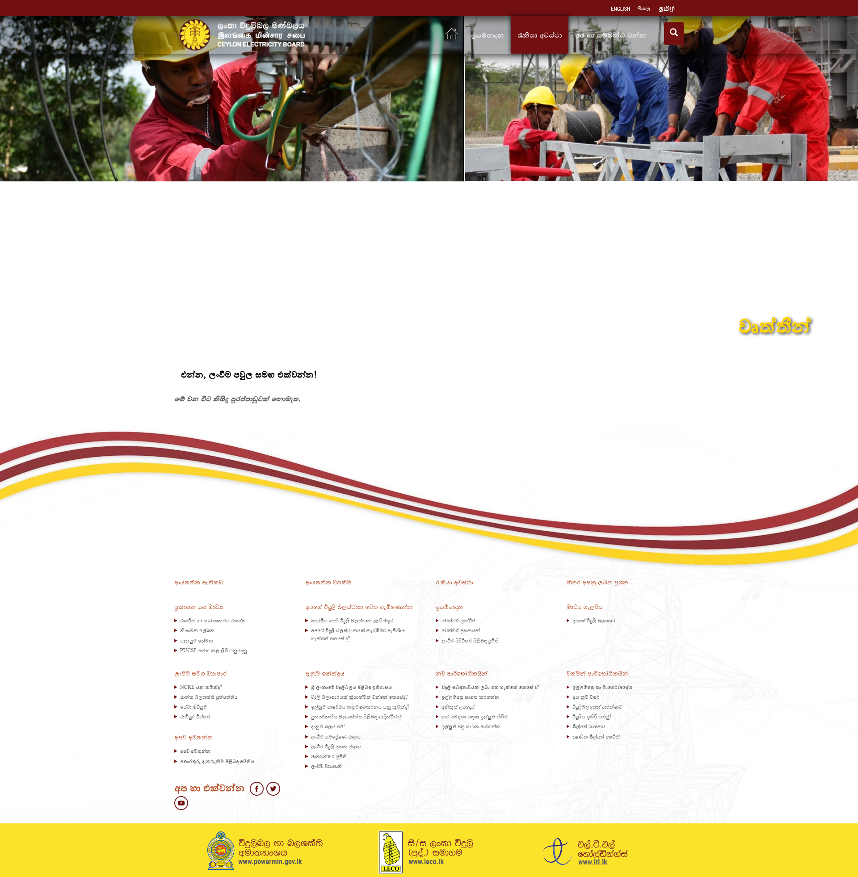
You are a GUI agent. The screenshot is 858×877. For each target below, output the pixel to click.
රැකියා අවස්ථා (539, 34)
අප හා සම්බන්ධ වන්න (613, 34)
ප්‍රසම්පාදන (487, 34)
